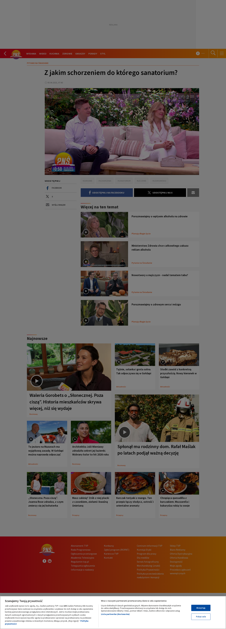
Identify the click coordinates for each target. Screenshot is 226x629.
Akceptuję (200, 608)
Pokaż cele (201, 616)
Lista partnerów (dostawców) (115, 614)
